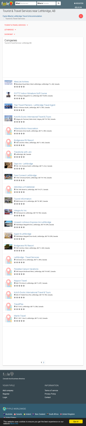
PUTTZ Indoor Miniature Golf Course (30, 93)
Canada (19, 414)
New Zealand (39, 414)
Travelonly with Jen (22, 152)
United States (10, 418)
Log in (79, 7)
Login (5, 397)
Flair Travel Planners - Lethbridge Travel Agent (34, 105)
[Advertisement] (23, 61)
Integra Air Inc (20, 210)
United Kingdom (68, 414)
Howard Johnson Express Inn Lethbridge (32, 222)
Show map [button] (8, 34)
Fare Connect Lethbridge (25, 175)
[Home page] (7, 3)
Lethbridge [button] (9, 30)
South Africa (53, 414)
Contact (48, 397)
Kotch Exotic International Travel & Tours (32, 292)
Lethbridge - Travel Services (26, 257)
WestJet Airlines (21, 81)
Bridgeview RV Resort (24, 140)
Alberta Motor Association (26, 128)
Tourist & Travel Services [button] (15, 25)
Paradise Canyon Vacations (26, 269)
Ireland (28, 414)
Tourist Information (22, 199)
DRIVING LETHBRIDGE (24, 187)
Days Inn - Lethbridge (23, 163)
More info (14, 423)
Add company (8, 390)
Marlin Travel (20, 316)
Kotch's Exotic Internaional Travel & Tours (32, 117)
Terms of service (51, 390)
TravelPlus (18, 304)
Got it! (75, 421)
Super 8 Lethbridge (22, 234)
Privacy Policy (50, 394)
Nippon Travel (20, 280)
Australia (8, 414)
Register (79, 3)
